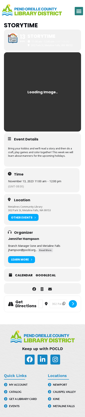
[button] (79, 11)
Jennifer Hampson (23, 239)
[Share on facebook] (34, 288)
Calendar (24, 275)
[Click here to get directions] (73, 304)
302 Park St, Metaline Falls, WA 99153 (29, 210)
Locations (57, 375)
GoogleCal (46, 275)
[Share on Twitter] (42, 288)
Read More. (45, 250)
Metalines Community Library (25, 206)
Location (22, 200)
